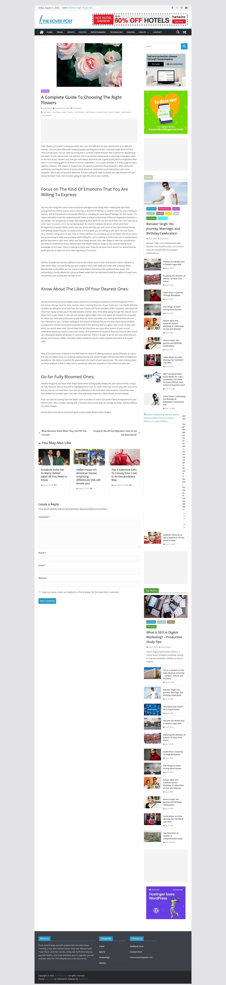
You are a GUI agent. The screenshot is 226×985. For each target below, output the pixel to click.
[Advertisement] (89, 130)
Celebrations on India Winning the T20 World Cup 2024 (173, 360)
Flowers (70, 112)
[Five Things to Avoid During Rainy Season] (152, 310)
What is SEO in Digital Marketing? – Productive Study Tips (164, 637)
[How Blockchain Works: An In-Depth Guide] (152, 710)
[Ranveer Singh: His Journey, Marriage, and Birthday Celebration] (166, 193)
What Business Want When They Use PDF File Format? (64, 433)
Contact (157, 32)
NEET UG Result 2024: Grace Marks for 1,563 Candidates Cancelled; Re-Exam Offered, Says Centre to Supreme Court (174, 379)
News (176, 213)
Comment (44, 517)
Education (151, 622)
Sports (70, 32)
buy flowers (47, 112)
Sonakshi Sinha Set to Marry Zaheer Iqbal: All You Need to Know (54, 475)
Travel (60, 32)
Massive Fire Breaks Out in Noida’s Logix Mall (173, 263)
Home (49, 32)
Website (42, 578)
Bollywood (151, 209)
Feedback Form (136, 946)
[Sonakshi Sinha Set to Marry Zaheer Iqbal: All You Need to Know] (54, 450)
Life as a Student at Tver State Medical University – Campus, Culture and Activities (173, 674)
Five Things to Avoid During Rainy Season (172, 308)
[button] (147, 32)
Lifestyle (45, 91)
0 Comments (77, 108)
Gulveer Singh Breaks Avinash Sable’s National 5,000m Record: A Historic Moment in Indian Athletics (183, 463)
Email (42, 565)
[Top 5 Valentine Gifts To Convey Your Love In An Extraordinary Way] (124, 450)
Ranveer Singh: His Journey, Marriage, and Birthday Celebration (163, 228)
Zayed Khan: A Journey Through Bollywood (173, 294)
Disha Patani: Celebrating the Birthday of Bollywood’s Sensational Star (174, 400)
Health (142, 32)
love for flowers (114, 112)
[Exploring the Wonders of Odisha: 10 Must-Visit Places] (152, 280)
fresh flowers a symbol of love (96, 112)
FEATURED (150, 213)
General (160, 213)
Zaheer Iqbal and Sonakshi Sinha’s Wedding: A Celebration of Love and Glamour (173, 324)
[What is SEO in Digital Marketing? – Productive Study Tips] (166, 606)
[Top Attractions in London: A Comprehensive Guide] (152, 837)
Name (42, 552)
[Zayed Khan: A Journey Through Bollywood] (152, 296)
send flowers (126, 112)
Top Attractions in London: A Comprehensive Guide (173, 836)
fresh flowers (79, 112)
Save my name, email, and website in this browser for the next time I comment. (81, 592)
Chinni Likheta (166, 647)
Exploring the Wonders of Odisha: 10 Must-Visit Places (174, 279)
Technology (116, 32)
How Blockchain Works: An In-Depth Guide (173, 708)
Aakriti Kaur (47, 108)
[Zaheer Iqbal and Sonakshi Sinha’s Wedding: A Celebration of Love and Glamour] (152, 327)
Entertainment (98, 32)
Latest (168, 213)
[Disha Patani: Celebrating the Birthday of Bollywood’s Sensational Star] (152, 402)
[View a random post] (184, 32)
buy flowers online (59, 112)
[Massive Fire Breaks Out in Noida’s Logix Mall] (152, 265)
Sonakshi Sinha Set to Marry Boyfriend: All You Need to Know (173, 538)
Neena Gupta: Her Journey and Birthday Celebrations (172, 343)
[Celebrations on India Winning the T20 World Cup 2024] (152, 362)
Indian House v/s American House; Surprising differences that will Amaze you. (88, 476)
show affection (46, 115)
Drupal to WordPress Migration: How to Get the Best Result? (115, 433)
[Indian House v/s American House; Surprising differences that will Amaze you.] (89, 450)
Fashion (131, 32)
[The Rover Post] (41, 32)
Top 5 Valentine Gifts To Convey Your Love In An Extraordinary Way (124, 475)
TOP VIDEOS (162, 218)
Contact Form (136, 952)
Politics (83, 32)
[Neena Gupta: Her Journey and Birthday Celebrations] (152, 345)
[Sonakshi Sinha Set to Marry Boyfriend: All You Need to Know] (152, 539)
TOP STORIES (151, 218)
